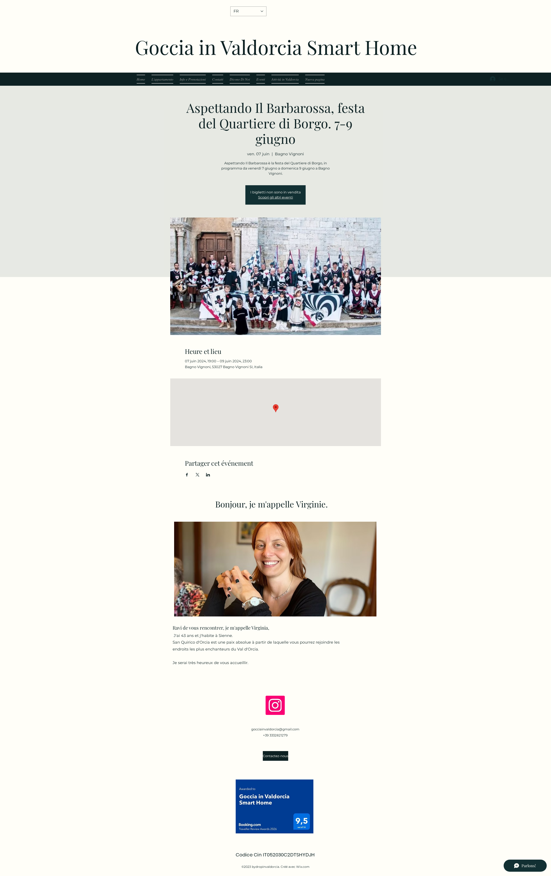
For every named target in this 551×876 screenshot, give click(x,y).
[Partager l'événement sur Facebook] (187, 474)
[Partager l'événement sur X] (197, 474)
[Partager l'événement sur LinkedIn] (208, 474)
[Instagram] (275, 705)
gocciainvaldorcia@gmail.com (275, 729)
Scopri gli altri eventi (275, 197)
